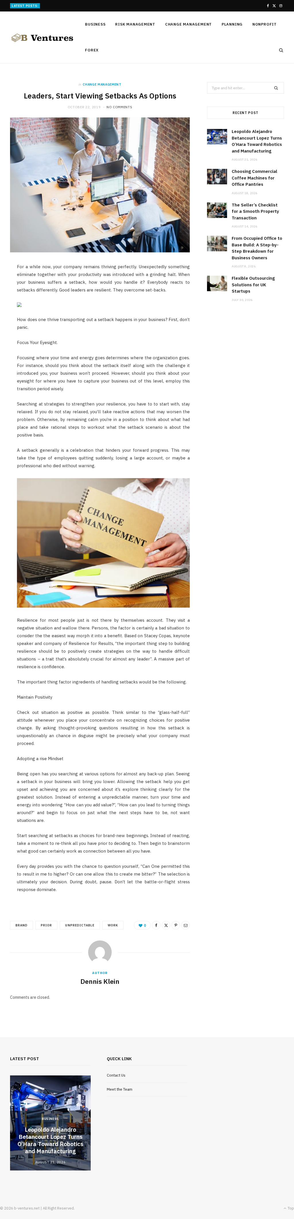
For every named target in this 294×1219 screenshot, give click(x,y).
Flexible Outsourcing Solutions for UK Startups (253, 284)
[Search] (279, 50)
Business (95, 24)
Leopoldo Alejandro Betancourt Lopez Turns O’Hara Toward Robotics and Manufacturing (50, 1140)
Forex (92, 50)
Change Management (188, 24)
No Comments (119, 107)
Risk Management (135, 24)
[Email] (185, 925)
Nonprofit (264, 24)
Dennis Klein (99, 981)
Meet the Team (119, 1089)
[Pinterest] (175, 925)
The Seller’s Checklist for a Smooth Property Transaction (255, 211)
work (113, 925)
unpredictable (79, 925)
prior (46, 925)
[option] (50, 1122)
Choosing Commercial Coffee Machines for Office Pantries (94, 5)
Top (290, 1208)
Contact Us (116, 1075)
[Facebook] (156, 925)
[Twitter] (166, 925)
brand (22, 925)
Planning (232, 24)
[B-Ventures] (42, 38)
